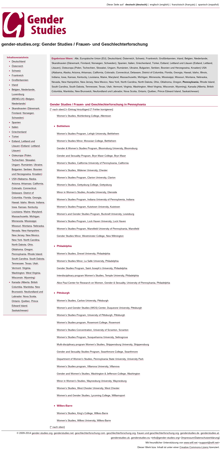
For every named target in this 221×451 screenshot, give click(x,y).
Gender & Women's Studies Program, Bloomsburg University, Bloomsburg (97, 148)
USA (14, 179)
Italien (15, 127)
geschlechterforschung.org (121, 433)
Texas (28, 263)
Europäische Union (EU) (93, 58)
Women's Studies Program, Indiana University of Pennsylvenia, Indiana (95, 199)
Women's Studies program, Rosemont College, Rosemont (88, 322)
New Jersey (18, 235)
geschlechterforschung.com (90, 433)
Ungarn (16, 164)
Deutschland (18, 61)
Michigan (34, 216)
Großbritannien (20, 80)
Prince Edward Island (169, 91)
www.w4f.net (191, 442)
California (38, 183)
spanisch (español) (208, 4)
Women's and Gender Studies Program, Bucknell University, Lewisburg (95, 214)
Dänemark (33, 108)
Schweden (17, 117)
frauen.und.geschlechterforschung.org (158, 433)
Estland (25, 146)
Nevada (16, 230)
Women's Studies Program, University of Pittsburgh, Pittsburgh (91, 315)
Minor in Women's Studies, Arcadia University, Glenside (87, 192)
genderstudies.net (64, 433)
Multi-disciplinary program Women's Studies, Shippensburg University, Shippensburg (103, 344)
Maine (27, 211)
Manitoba (28, 287)
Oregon (28, 249)
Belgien (30, 99)
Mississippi (30, 221)
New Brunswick (83, 91)
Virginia (26, 268)
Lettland (35, 146)
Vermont (16, 268)
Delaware (17, 193)
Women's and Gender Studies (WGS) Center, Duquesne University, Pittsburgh (99, 308)
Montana (27, 226)
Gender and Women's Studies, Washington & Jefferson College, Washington (98, 373)
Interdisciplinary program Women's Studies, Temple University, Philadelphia (98, 275)
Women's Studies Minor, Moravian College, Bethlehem (86, 141)
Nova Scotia (29, 296)
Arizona (16, 183)
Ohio (30, 244)
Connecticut (29, 188)
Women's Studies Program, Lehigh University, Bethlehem (88, 133)
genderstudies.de (189, 433)
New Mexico (32, 235)
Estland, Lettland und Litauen (176, 63)
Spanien (16, 122)
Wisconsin (17, 277)
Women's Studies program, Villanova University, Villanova (88, 366)
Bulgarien (17, 169)
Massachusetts (20, 216)
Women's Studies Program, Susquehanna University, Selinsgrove (92, 337)
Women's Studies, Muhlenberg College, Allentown (84, 116)
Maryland (37, 211)
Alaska (32, 179)
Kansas (22, 207)
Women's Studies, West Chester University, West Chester (88, 388)
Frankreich (17, 75)
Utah (35, 263)
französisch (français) (183, 4)
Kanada (16, 282)
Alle (77, 58)
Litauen (16, 150)
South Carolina (20, 258)
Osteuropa (17, 155)
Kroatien (36, 174)
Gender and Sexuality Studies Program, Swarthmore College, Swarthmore (97, 351)
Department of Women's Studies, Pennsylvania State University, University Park (100, 359)
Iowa (14, 207)
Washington (18, 273)
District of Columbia (152, 72)
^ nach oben (57, 109)
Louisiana (17, 211)
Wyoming (29, 277)
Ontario (16, 301)
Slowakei (30, 160)
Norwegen (28, 113)
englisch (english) (159, 4)
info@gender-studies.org (165, 437)
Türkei (15, 136)
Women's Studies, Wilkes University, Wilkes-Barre (84, 420)
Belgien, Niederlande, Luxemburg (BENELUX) (23, 94)
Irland (15, 85)
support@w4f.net (209, 442)
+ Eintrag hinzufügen (77, 109)
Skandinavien (19, 108)
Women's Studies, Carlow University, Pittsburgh (82, 300)
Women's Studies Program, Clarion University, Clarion (86, 177)
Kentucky (33, 207)
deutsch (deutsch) (136, 4)
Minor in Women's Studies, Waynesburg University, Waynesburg (92, 381)
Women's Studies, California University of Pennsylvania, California (93, 163)
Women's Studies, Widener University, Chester (82, 170)
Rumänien (26, 164)
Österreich (17, 66)
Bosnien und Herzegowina (175, 68)
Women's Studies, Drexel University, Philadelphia (83, 253)
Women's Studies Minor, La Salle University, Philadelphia (88, 261)
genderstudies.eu (140, 437)
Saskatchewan (20, 310)
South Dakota (36, 258)
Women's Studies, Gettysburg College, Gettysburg (84, 185)
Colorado (17, 188)
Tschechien (18, 160)
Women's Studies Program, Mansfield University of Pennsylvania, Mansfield (98, 228)
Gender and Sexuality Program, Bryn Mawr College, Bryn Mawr (91, 155)
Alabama (23, 179)
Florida (27, 197)
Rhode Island (35, 254)
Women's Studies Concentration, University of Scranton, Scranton (92, 330)
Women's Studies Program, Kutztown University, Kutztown (88, 206)
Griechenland (19, 132)
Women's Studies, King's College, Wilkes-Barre (82, 413)
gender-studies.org (42, 433)
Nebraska (38, 226)
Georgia (36, 197)
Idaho (23, 202)
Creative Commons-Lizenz (194, 447)
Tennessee (18, 263)
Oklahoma (17, 249)
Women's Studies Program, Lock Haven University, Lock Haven (91, 221)
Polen (28, 155)
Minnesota (17, 221)
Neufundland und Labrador (107, 91)
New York (17, 240)
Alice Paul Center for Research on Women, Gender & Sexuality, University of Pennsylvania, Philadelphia (113, 282)
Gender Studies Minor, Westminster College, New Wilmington (90, 236)
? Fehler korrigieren (101, 109)
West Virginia (33, 273)
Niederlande (18, 103)
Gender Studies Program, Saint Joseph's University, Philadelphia (92, 268)
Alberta (26, 282)
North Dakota (19, 244)
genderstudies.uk (120, 437)
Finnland (16, 113)
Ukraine (38, 164)
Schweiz (16, 70)
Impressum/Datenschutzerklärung (200, 437)
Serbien (27, 169)
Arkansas (26, 183)
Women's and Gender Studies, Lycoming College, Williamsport (91, 395)
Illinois (31, 202)
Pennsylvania (19, 254)
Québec (25, 301)
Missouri (16, 226)
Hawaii (15, 202)
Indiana (40, 202)
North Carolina (31, 240)
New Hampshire (30, 230)
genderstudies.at (210, 433)
